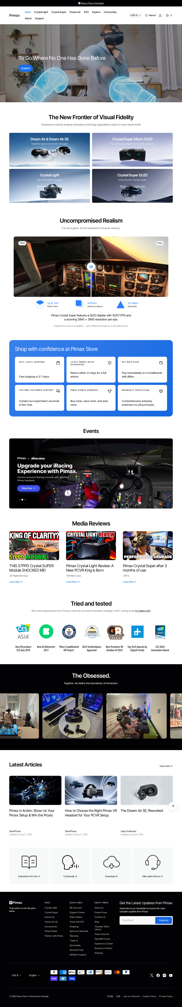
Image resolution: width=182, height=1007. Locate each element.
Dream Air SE (57, 150)
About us (99, 907)
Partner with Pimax (54, 936)
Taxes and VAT (77, 922)
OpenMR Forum (102, 939)
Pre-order (124, 150)
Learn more (140, 150)
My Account (76, 907)
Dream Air (40, 150)
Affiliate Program (78, 954)
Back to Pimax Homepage (92, 3)
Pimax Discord (102, 934)
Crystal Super (51, 912)
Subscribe (163, 920)
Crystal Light (51, 907)
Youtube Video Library (102, 928)
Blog (97, 922)
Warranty (74, 936)
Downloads (75, 945)
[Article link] (35, 806)
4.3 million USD (142, 611)
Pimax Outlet (51, 931)
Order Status (76, 917)
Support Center (77, 912)
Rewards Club (76, 950)
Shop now (41, 186)
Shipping (74, 926)
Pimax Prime (101, 912)
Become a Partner (103, 948)
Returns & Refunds (79, 931)
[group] (91, 473)
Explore (25, 68)
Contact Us (100, 917)
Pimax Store (22, 996)
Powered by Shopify (38, 996)
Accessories (51, 926)
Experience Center (104, 943)
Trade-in (74, 940)
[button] (150, 15)
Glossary (99, 953)
